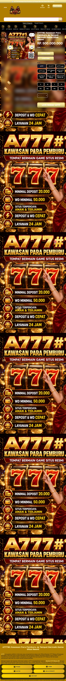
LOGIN (50, 667)
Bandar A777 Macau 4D (53, 661)
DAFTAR (18, 671)
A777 (3, 654)
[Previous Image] (10, 47)
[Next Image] (32, 47)
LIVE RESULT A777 (51, 105)
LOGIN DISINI (46, 58)
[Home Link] (15, 11)
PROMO (18, 667)
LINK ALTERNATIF (50, 671)
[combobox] (31, 19)
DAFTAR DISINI (45, 53)
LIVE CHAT (34, 675)
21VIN (5, 7)
